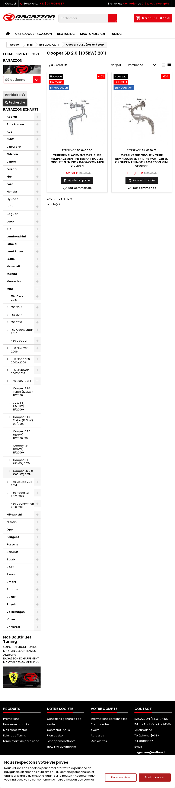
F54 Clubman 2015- (20, 298)
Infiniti (11, 206)
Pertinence (142, 65)
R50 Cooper (19, 341)
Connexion (130, 3)
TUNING (116, 34)
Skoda (11, 574)
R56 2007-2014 (21, 381)
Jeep (10, 221)
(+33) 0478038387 (51, 3)
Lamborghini (16, 236)
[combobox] (22, 79)
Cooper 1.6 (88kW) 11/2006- (20, 449)
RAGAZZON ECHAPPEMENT (21, 658)
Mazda (12, 274)
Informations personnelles (109, 719)
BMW (10, 139)
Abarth (12, 117)
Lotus (11, 259)
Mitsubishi (14, 514)
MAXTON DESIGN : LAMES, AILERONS (19, 653)
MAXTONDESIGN (92, 34)
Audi (10, 132)
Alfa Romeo (15, 124)
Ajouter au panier (77, 180)
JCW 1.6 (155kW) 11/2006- (18, 406)
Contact (10, 3)
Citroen (12, 154)
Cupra (11, 162)
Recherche (16, 102)
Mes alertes (99, 741)
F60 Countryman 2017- (22, 331)
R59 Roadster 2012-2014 (20, 494)
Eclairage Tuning (14, 735)
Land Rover (15, 251)
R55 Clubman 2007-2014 (20, 371)
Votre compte (104, 708)
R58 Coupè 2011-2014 (22, 483)
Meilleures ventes (15, 730)
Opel (10, 529)
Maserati (13, 266)
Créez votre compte (155, 3)
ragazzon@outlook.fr (150, 752)
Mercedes (14, 281)
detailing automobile (61, 747)
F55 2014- (17, 307)
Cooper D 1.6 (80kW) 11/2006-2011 (21, 434)
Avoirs (95, 730)
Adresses (97, 735)
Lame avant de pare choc (21, 741)
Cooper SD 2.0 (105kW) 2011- (23, 472)
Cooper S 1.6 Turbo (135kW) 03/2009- (23, 420)
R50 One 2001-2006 (21, 350)
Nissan (12, 522)
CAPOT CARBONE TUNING (20, 647)
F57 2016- (17, 322)
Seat (10, 567)
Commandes (100, 724)
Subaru (12, 589)
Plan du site (55, 735)
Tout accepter (155, 777)
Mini (10, 289)
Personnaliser (120, 777)
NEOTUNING (66, 34)
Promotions (11, 719)
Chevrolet (14, 147)
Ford (10, 184)
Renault (12, 552)
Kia (9, 229)
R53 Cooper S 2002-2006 (20, 360)
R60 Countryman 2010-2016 (22, 505)
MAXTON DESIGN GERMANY (21, 662)
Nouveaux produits (16, 724)
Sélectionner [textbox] (16, 79)
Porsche (12, 544)
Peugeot (13, 537)
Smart (11, 582)
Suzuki (11, 597)
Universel (13, 627)
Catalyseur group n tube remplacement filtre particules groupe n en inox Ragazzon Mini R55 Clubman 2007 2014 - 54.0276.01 (141, 162)
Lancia (12, 244)
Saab (11, 559)
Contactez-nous (58, 730)
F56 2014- (17, 315)
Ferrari (12, 169)
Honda (12, 192)
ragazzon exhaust (20, 109)
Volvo (11, 619)
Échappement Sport (61, 741)
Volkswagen (16, 612)
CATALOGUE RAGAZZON (33, 34)
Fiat (9, 177)
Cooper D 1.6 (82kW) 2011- (22, 461)
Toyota (12, 604)
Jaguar (12, 214)
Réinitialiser (13, 95)
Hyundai (13, 199)
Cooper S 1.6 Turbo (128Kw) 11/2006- (23, 391)
